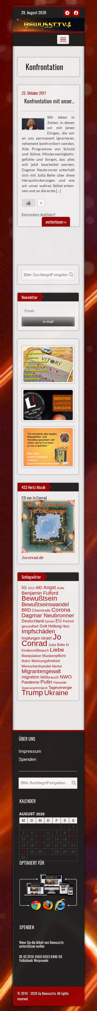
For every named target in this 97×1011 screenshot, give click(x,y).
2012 (31, 588)
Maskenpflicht (54, 656)
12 (40, 839)
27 (48, 851)
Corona (60, 610)
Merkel (57, 666)
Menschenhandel (36, 666)
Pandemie (30, 682)
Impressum (30, 751)
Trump (32, 692)
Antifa (60, 588)
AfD (39, 587)
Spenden (27, 759)
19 (40, 845)
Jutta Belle (56, 645)
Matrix (26, 661)
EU (59, 620)
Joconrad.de (32, 558)
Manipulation (31, 656)
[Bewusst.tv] (48, 24)
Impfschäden (38, 631)
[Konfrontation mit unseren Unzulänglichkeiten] (35, 123)
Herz (66, 626)
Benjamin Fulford (40, 593)
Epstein (49, 621)
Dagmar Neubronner (48, 615)
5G (24, 587)
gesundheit (30, 626)
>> (56, 222)
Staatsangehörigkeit (34, 687)
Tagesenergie (60, 687)
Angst (49, 587)
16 (73, 839)
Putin (46, 682)
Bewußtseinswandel (45, 604)
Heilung (54, 626)
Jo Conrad (41, 639)
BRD (26, 610)
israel (46, 638)
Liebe (57, 650)
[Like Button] (28, 203)
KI (67, 645)
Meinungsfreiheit (46, 661)
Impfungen (31, 638)
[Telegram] (67, 12)
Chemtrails (41, 610)
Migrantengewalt (41, 671)
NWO (66, 677)
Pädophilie (60, 682)
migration (30, 676)
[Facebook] (76, 12)
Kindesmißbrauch (35, 650)
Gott (43, 626)
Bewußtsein (39, 598)
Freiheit (68, 621)
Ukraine (56, 693)
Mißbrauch (49, 677)
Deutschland (33, 621)
